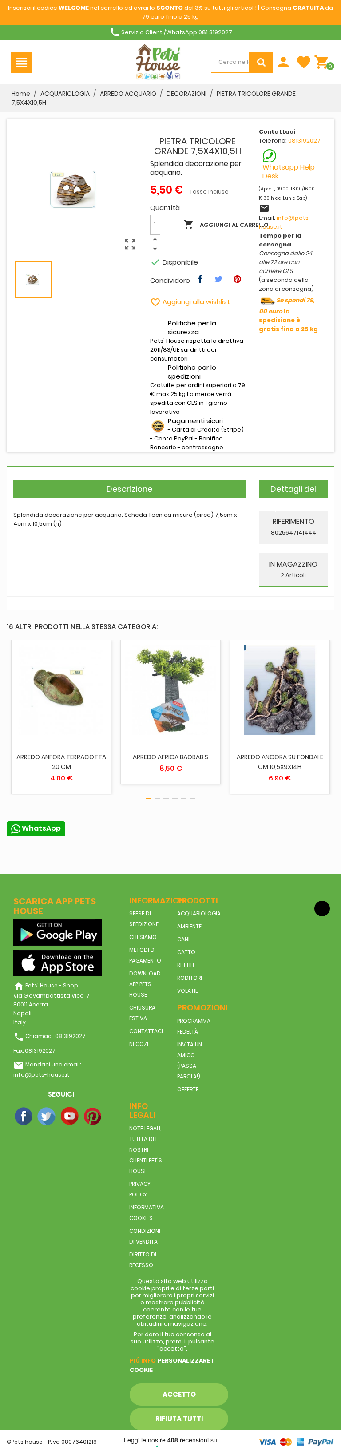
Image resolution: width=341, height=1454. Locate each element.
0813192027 (304, 140)
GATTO (186, 952)
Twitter (47, 1116)
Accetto (179, 1394)
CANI (183, 939)
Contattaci (146, 1031)
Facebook (24, 1116)
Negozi (138, 1044)
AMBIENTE (189, 926)
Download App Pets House (145, 984)
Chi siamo (143, 937)
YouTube (70, 1116)
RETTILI (185, 965)
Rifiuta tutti (179, 1418)
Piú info (143, 1360)
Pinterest (93, 1116)
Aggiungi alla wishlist (190, 301)
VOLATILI (188, 990)
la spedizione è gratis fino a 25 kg (288, 314)
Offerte (187, 1089)
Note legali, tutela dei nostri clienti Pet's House (145, 1150)
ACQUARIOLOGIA (199, 913)
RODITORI (189, 978)
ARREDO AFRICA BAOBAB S (170, 757)
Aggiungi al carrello (226, 224)
